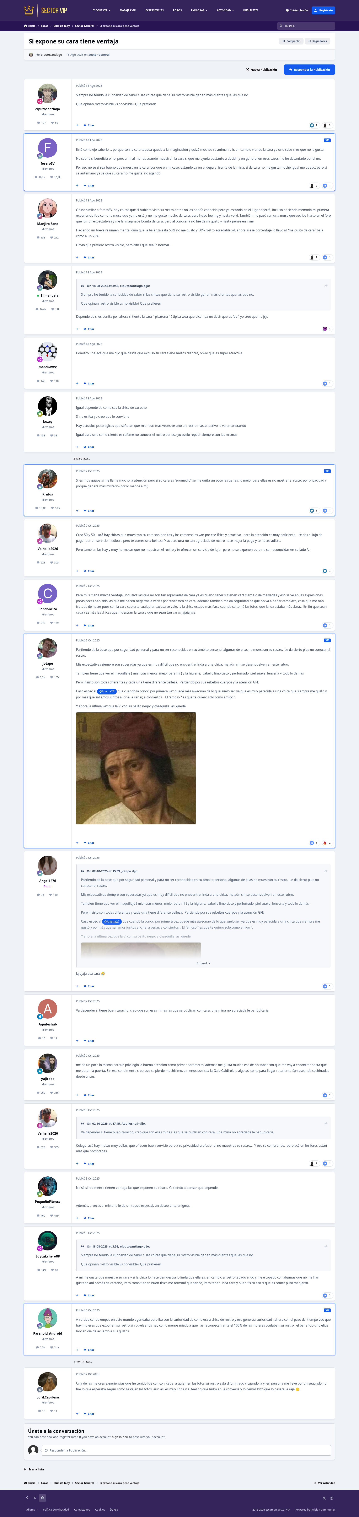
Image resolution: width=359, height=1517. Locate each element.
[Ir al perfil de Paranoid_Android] (48, 1318)
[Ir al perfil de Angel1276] (48, 865)
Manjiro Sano (47, 224)
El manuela (49, 295)
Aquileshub (48, 1024)
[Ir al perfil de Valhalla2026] (48, 533)
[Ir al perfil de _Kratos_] (48, 479)
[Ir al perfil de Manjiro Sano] (48, 208)
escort (269, 1509)
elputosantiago (51, 55)
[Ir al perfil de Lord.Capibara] (48, 1382)
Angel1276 (47, 881)
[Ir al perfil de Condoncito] (48, 593)
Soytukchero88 (48, 1256)
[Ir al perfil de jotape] (48, 648)
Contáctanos (82, 1509)
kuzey (48, 421)
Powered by (315, 1509)
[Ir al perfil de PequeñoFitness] (48, 1186)
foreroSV (48, 163)
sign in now (120, 1437)
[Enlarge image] (141, 945)
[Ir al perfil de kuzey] (48, 406)
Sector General (99, 55)
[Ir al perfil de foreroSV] (48, 148)
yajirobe (47, 1079)
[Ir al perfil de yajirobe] (48, 1063)
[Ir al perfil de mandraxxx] (48, 351)
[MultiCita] (77, 125)
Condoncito (47, 609)
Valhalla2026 (48, 549)
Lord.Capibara (48, 1397)
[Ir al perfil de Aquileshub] (48, 1009)
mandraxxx (48, 367)
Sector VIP (284, 1509)
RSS (115, 1509)
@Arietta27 (106, 691)
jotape (48, 663)
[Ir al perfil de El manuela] (48, 280)
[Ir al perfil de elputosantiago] (31, 55)
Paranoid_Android (47, 1333)
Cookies (100, 1509)
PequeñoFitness (47, 1202)
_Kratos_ (47, 494)
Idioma (31, 1509)
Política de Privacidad (56, 1509)
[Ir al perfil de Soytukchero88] (48, 1240)
